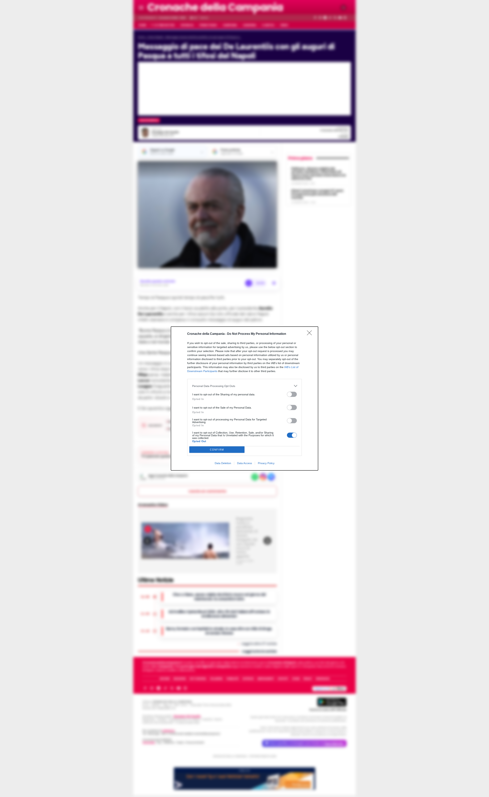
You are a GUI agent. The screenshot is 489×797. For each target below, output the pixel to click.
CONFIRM (217, 449)
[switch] (292, 394)
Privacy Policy (266, 463)
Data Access (244, 463)
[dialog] (244, 398)
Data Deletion (223, 463)
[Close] (310, 334)
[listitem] (244, 386)
